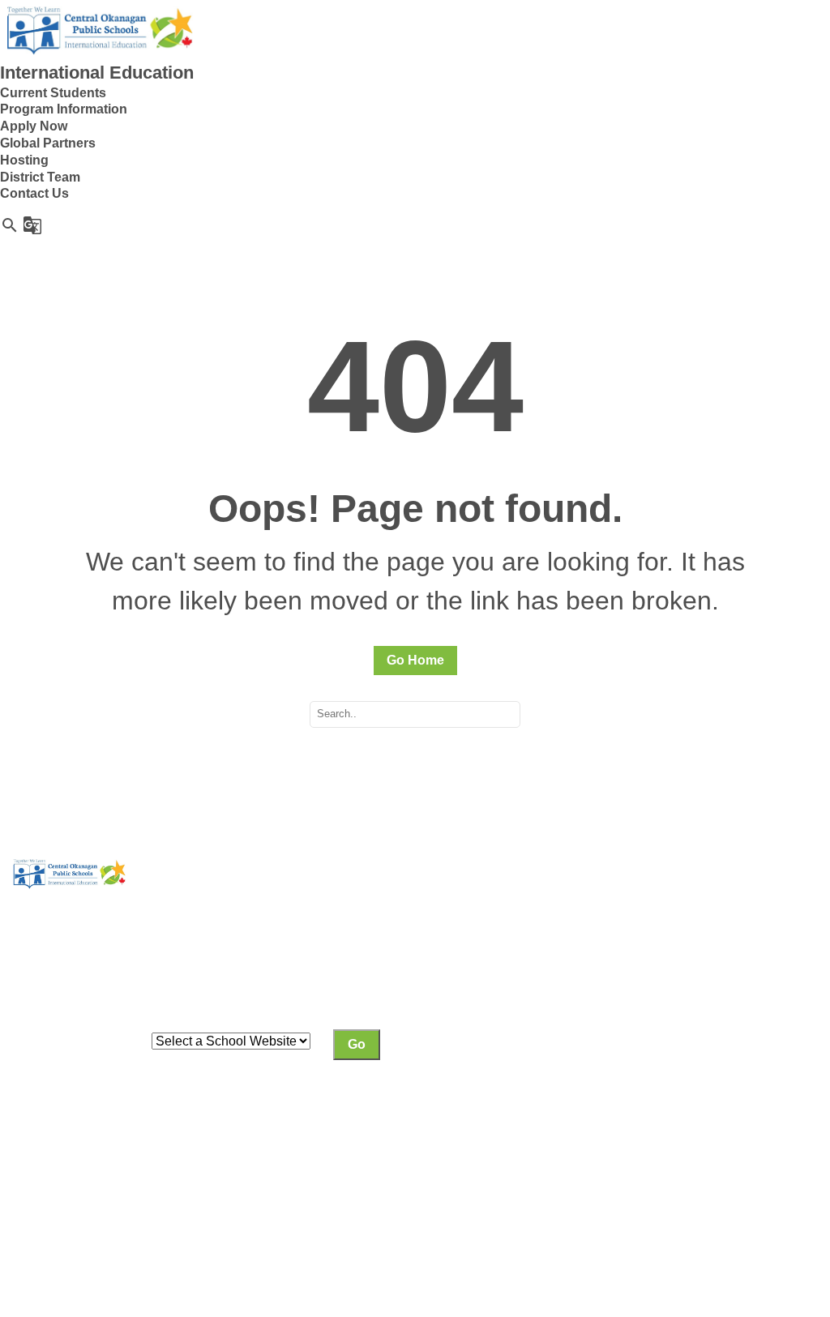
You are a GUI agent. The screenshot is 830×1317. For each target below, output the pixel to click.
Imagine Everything (142, 1193)
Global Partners (48, 143)
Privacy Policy (54, 1176)
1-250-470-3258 (681, 1099)
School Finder (309, 974)
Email (652, 1116)
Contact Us (34, 193)
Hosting (24, 160)
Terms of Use (135, 1176)
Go (357, 1044)
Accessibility (212, 1176)
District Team (40, 177)
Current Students (53, 93)
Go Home (415, 660)
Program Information (63, 109)
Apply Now (33, 126)
